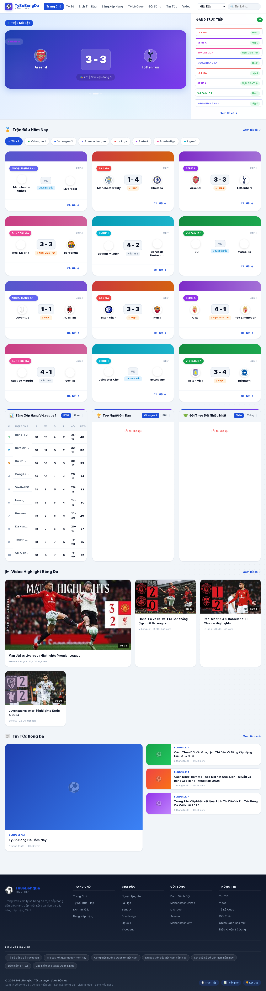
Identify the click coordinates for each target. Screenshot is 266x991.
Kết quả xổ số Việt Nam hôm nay (214, 957)
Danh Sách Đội (180, 896)
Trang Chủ (80, 896)
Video (223, 902)
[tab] (90, 93)
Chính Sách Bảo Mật (232, 922)
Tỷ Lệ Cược (226, 909)
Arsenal (175, 916)
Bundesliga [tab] (167, 141)
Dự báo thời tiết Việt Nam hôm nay (165, 957)
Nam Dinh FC (22, 447)
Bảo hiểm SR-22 (18, 965)
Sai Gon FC (22, 552)
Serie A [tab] (143, 141)
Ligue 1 (126, 922)
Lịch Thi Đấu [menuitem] (88, 6)
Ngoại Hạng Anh (132, 896)
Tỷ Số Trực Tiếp (83, 902)
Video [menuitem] (186, 6)
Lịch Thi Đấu (81, 909)
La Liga (126, 902)
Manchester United (182, 902)
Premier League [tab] (95, 141)
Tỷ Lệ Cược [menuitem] (136, 6)
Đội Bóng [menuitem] (155, 6)
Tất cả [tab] (15, 141)
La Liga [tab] (122, 141)
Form (77, 415)
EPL (165, 415)
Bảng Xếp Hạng (83, 916)
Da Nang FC (22, 526)
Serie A (126, 909)
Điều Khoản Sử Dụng (232, 929)
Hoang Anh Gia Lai (22, 500)
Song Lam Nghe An (22, 474)
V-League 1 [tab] (38, 141)
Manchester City (181, 922)
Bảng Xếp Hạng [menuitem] (112, 6)
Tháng (250, 415)
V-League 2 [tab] (65, 141)
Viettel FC (22, 487)
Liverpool (176, 909)
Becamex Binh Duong (22, 513)
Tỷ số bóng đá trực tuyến (23, 957)
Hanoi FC (21, 434)
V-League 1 (150, 415)
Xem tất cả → (228, 113)
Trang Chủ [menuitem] (53, 6)
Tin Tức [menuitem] (171, 6)
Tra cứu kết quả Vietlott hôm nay (66, 957)
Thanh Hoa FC (22, 539)
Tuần (239, 415)
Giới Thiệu (225, 916)
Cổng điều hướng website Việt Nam (115, 957)
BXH (66, 415)
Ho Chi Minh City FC (22, 461)
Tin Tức (224, 896)
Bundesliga (129, 916)
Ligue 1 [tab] (191, 141)
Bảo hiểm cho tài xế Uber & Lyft (55, 965)
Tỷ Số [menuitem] (70, 6)
